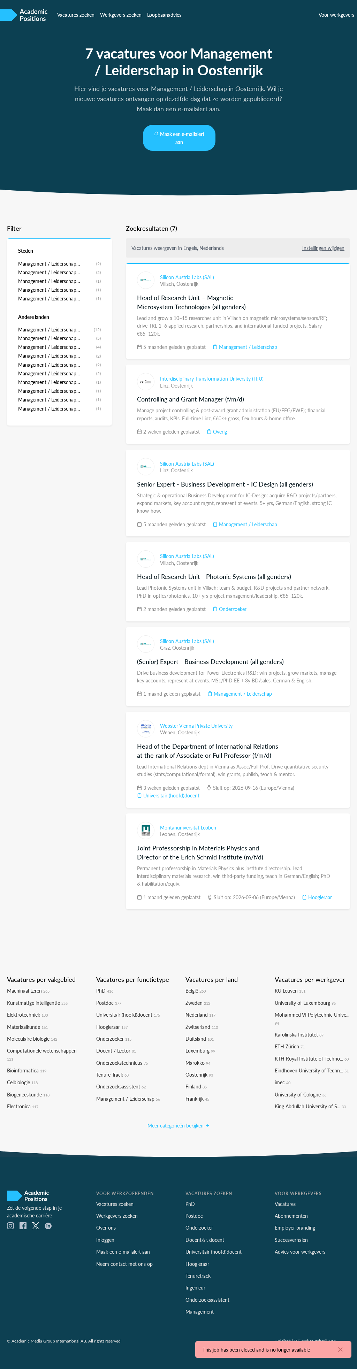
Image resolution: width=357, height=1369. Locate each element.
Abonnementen (291, 1215)
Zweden (197, 1002)
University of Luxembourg (305, 1002)
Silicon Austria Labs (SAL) (187, 277)
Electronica (22, 1106)
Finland (196, 1086)
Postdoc (108, 1002)
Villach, (168, 283)
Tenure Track (112, 1074)
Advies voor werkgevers (300, 1251)
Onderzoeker (232, 608)
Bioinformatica (26, 1070)
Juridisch (283, 1341)
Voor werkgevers (336, 14)
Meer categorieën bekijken (176, 1125)
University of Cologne (300, 1094)
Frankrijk (197, 1098)
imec (282, 1082)
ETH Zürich (290, 1046)
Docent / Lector (116, 1050)
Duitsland (199, 1038)
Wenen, (169, 732)
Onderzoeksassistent (121, 1086)
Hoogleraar (319, 897)
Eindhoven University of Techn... (312, 1070)
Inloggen (105, 1239)
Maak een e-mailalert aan (182, 137)
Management (199, 1311)
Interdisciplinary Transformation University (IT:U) (212, 378)
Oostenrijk (187, 283)
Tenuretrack (198, 1275)
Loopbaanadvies (164, 14)
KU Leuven (290, 990)
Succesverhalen (291, 1239)
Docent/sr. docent (204, 1239)
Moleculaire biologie (32, 1038)
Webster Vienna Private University (196, 725)
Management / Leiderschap (247, 346)
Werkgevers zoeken (121, 14)
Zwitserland (201, 1026)
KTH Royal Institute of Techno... (312, 1058)
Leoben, (169, 834)
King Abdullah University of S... (310, 1106)
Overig (219, 431)
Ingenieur (195, 1287)
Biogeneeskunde (28, 1094)
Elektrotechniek (27, 1014)
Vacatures (285, 1203)
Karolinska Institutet (299, 1034)
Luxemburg (200, 1050)
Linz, (165, 385)
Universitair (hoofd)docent (170, 795)
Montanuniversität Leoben (188, 827)
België (195, 990)
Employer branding (295, 1227)
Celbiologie (22, 1082)
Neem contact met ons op (124, 1263)
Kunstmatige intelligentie (37, 1002)
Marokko (197, 1062)
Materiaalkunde (27, 1026)
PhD (104, 990)
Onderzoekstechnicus (122, 1062)
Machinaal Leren (28, 990)
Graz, (166, 647)
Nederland (200, 1014)
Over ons (106, 1227)
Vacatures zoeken (75, 14)
